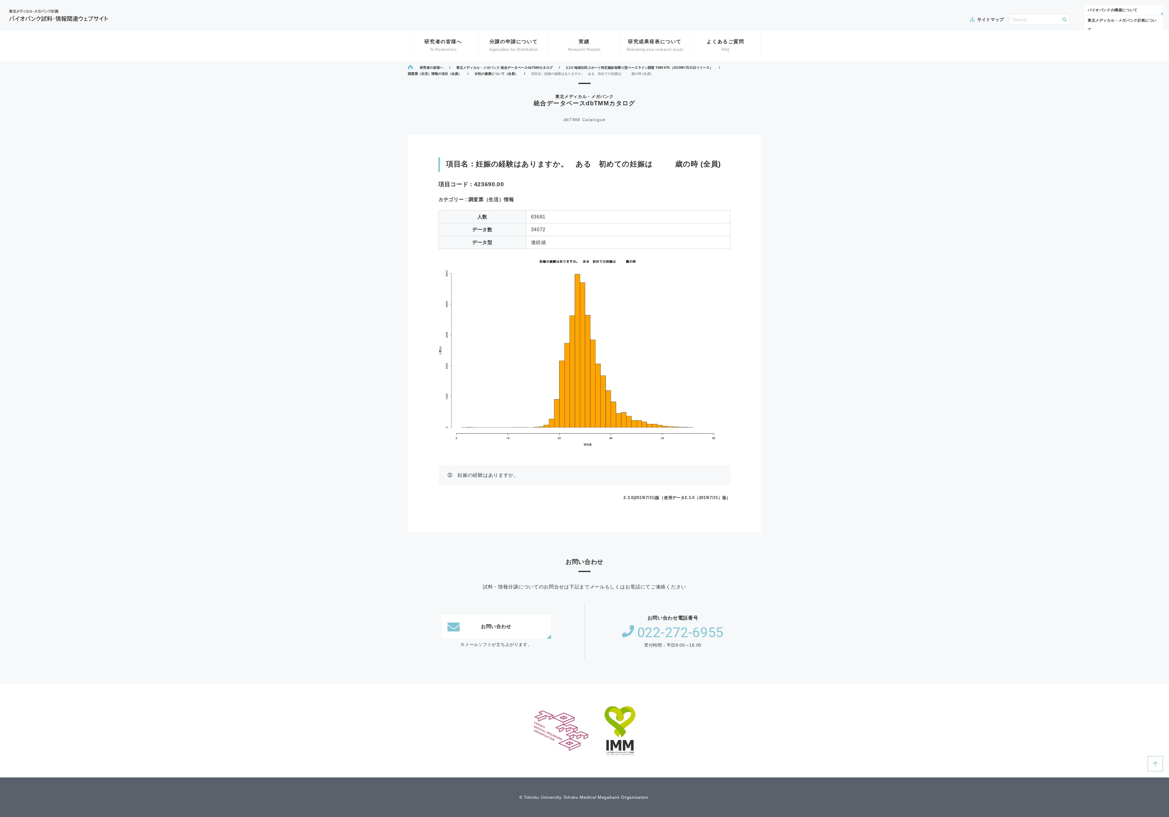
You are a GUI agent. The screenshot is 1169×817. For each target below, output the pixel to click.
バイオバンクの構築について (1113, 10)
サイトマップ (990, 19)
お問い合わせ (496, 626)
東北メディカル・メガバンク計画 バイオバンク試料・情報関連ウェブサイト (58, 15)
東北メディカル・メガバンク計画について (1122, 25)
